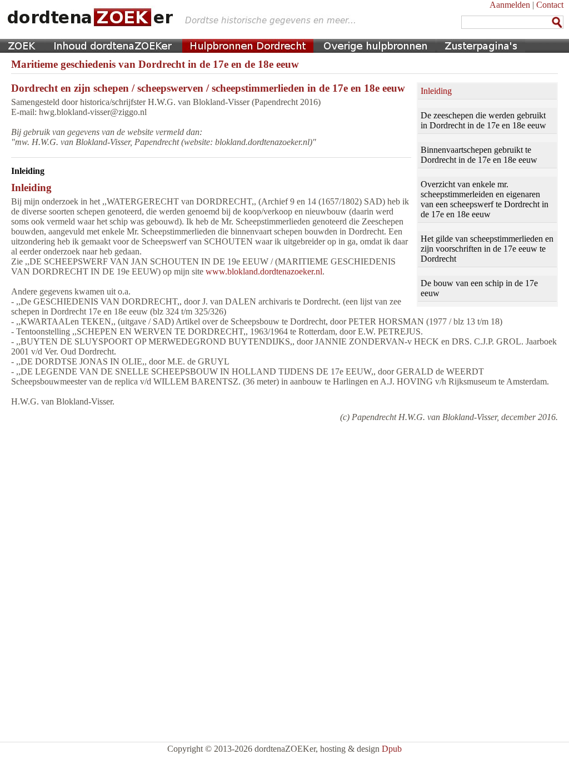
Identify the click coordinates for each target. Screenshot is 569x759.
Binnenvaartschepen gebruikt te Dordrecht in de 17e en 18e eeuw (479, 154)
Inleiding (436, 91)
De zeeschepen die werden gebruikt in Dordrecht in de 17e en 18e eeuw (483, 120)
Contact (549, 4)
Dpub (392, 748)
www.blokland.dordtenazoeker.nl (264, 271)
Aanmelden (510, 4)
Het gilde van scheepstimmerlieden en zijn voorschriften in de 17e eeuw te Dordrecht (487, 248)
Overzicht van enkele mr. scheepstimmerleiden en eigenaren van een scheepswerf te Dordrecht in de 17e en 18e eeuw (484, 199)
